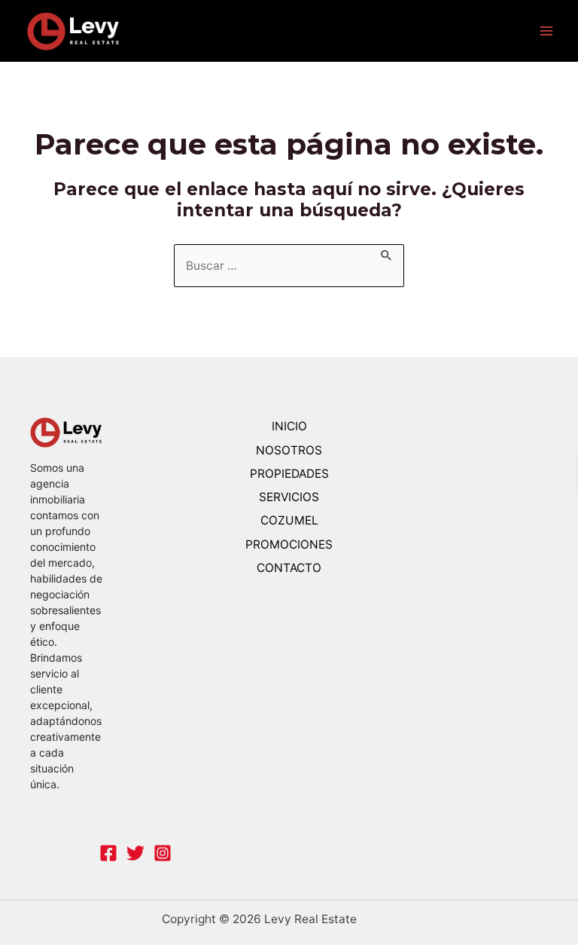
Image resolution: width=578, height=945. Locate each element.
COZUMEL (289, 520)
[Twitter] (135, 853)
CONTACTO (289, 568)
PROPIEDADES (289, 473)
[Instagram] (163, 853)
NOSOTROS (289, 450)
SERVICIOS (289, 497)
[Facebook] (108, 853)
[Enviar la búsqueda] (387, 252)
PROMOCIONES (289, 544)
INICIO (289, 426)
